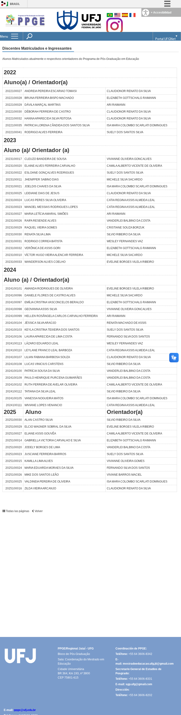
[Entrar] (3, 4)
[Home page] (24, 20)
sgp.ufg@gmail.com (139, 684)
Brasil (15, 4)
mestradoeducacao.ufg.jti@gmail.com (148, 663)
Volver (38, 511)
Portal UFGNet (165, 39)
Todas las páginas (17, 511)
